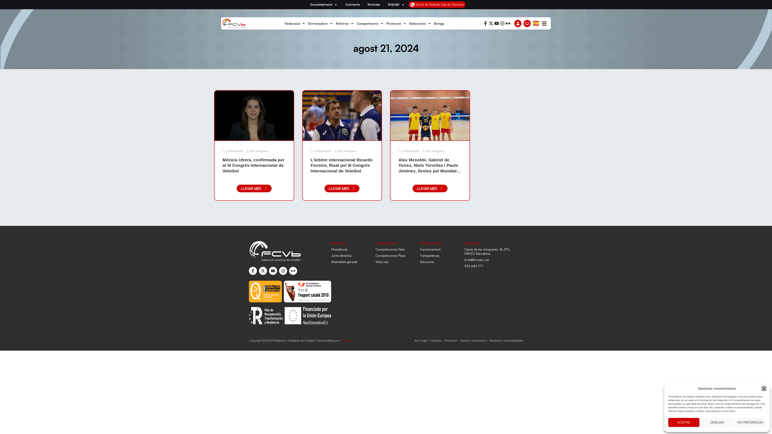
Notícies (374, 4)
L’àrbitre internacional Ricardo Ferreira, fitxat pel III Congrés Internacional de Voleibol (342, 165)
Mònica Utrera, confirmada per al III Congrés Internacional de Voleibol (253, 165)
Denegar (717, 422)
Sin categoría (259, 151)
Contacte (352, 4)
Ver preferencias (750, 422)
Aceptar (684, 422)
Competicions (367, 23)
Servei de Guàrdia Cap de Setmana (440, 4)
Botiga (439, 23)
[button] (764, 389)
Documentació (321, 4)
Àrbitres (342, 23)
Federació (292, 23)
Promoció (393, 23)
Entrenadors (318, 23)
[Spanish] (536, 23)
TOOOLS (346, 340)
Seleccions (417, 23)
